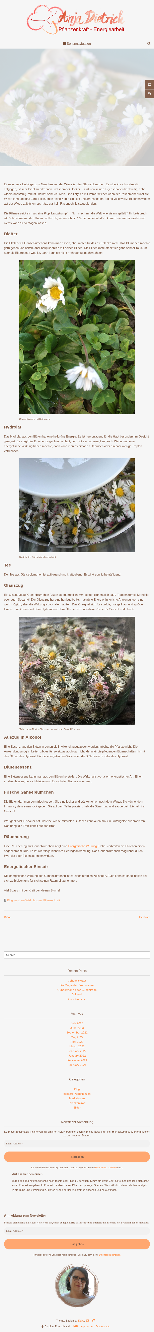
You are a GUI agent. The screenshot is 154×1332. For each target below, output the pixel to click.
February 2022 (77, 1051)
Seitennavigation (78, 43)
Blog (10, 900)
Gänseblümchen (77, 999)
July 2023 (77, 1023)
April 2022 (77, 1041)
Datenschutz (103, 1326)
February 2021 (77, 1064)
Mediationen (77, 1098)
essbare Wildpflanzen (28, 900)
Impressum (86, 1326)
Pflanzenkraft (51, 900)
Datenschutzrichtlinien (106, 1167)
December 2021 (77, 1060)
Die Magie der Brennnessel (77, 985)
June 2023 (77, 1027)
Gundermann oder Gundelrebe (77, 989)
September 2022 (77, 1032)
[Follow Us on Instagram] (93, 1321)
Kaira (81, 1320)
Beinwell (144, 917)
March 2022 (77, 1046)
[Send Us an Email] (88, 1321)
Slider (77, 1107)
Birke (7, 917)
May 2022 (77, 1037)
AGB (75, 1326)
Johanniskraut (77, 980)
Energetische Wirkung (82, 846)
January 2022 (77, 1055)
